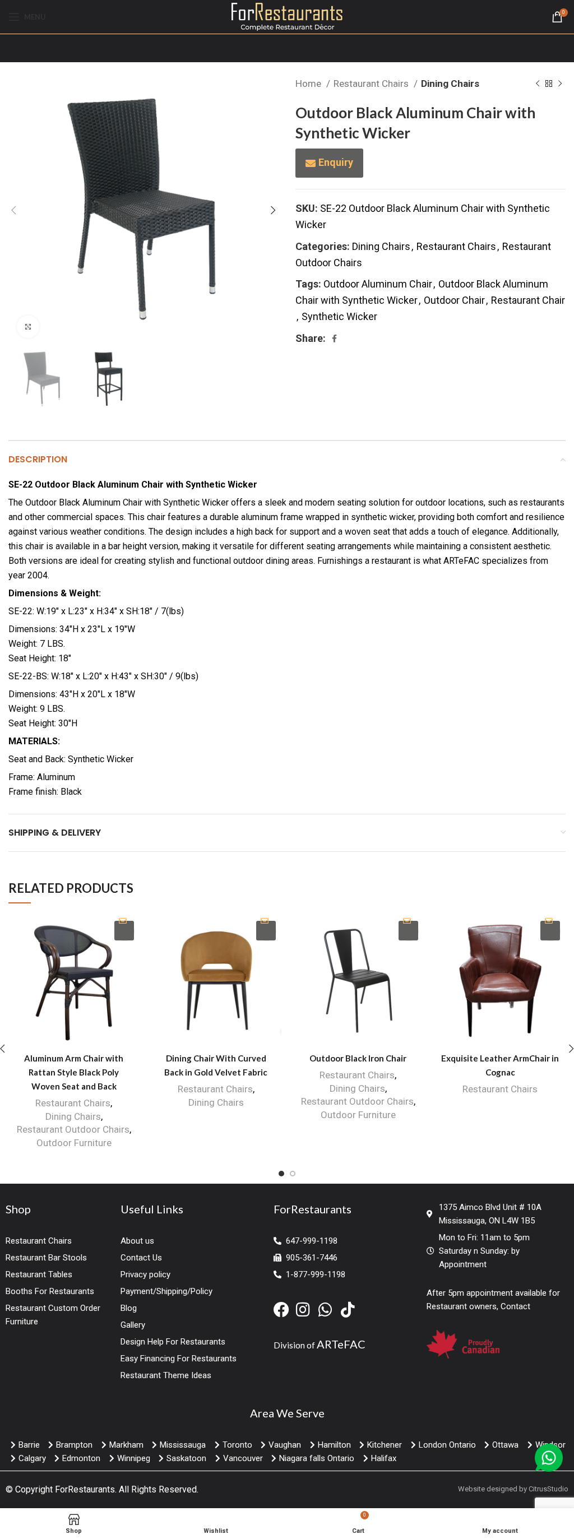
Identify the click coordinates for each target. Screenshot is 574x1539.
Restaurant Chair (528, 300)
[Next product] (560, 84)
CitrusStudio (548, 1489)
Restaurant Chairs (372, 83)
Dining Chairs (450, 83)
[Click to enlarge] (28, 327)
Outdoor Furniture (74, 1142)
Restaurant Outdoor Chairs (73, 1129)
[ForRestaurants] (287, 16)
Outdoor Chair (454, 300)
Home (309, 83)
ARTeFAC (341, 1344)
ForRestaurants (85, 1489)
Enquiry (335, 162)
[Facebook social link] (334, 338)
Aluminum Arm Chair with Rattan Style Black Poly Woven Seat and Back (73, 1072)
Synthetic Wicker (339, 316)
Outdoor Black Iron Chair (357, 1058)
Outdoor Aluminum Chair (377, 284)
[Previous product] (537, 84)
